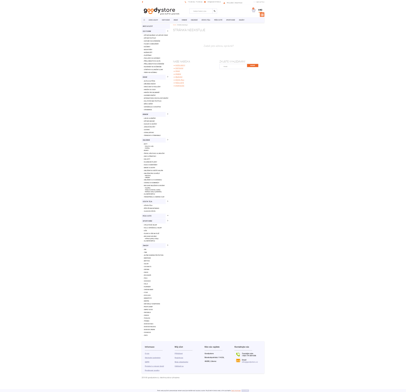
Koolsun (147, 295)
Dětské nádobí (149, 121)
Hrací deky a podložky (152, 86)
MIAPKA (146, 301)
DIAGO (146, 272)
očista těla (206, 20)
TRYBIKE (146, 321)
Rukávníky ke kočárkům (152, 67)
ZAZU (146, 335)
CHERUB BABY (148, 289)
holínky (147, 148)
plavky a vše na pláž (151, 233)
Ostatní (147, 129)
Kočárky (147, 47)
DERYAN (146, 269)
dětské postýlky (150, 38)
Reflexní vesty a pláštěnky (153, 191)
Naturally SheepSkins (152, 304)
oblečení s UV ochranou (153, 180)
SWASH (146, 315)
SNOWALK (147, 312)
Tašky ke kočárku (150, 72)
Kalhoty (147, 159)
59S (145, 249)
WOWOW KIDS (148, 324)
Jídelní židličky (149, 127)
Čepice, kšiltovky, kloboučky (154, 153)
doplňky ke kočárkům (152, 41)
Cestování (166, 20)
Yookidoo (147, 332)
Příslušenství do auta (152, 61)
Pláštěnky (148, 55)
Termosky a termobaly (152, 135)
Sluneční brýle (149, 194)
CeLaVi (146, 264)
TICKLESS (147, 318)
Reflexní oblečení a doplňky (154, 185)
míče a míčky (148, 104)
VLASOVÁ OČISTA (149, 211)
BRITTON (147, 261)
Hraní (176, 20)
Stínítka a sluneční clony (153, 69)
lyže (145, 230)
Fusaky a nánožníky (151, 44)
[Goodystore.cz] (161, 11)
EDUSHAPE (147, 275)
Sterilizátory (149, 132)
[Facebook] (143, 2)
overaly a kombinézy (151, 182)
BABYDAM (147, 258)
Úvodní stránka (144, 20)
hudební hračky (150, 95)
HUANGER (147, 286)
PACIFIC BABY (148, 306)
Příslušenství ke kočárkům (154, 64)
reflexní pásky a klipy (151, 238)
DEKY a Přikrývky (150, 156)
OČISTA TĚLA (148, 205)
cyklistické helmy (150, 225)
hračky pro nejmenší (151, 92)
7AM (145, 252)
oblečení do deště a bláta (153, 170)
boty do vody (149, 146)
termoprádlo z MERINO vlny (154, 197)
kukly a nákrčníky (150, 165)
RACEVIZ (148, 175)
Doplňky (147, 188)
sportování (230, 20)
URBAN (147, 177)
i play (146, 292)
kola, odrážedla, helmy (153, 228)
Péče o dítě (218, 20)
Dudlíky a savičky (150, 124)
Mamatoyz (148, 298)
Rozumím (245, 390)
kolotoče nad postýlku (153, 101)
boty (145, 144)
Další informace (236, 390)
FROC (145, 278)
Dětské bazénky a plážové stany (156, 35)
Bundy (146, 150)
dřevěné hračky (150, 84)
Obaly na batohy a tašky (152, 190)
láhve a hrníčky (150, 118)
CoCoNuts (147, 266)
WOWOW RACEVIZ (150, 326)
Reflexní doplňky (150, 236)
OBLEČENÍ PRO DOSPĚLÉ (152, 173)
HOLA (146, 284)
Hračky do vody (150, 89)
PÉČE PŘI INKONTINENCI (151, 208)
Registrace (238, 3)
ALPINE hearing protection (153, 255)
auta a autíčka (149, 81)
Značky (241, 20)
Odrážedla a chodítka (152, 107)
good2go (147, 281)
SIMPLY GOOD (148, 309)
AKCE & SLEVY (153, 20)
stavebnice (148, 109)
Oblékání (194, 20)
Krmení (184, 20)
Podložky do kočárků (152, 58)
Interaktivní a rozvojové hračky (156, 98)
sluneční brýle (149, 241)
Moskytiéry (148, 49)
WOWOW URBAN (149, 329)
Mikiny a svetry (149, 167)
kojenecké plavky (150, 162)
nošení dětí (148, 52)
